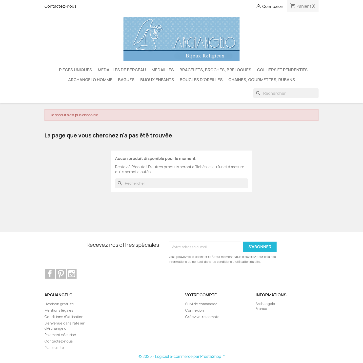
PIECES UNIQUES (75, 70)
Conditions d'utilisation (63, 316)
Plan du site (54, 347)
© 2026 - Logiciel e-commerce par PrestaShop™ (182, 356)
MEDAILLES (163, 70)
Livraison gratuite (59, 304)
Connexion (194, 310)
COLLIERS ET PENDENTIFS (282, 70)
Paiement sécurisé (60, 334)
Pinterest (61, 274)
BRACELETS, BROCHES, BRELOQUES (215, 70)
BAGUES (126, 79)
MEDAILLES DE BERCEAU (122, 70)
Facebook (50, 274)
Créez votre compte (202, 316)
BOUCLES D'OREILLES (201, 79)
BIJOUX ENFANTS (157, 79)
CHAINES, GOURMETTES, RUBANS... (263, 79)
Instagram (72, 274)
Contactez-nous (60, 6)
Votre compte (201, 295)
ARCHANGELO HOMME (90, 79)
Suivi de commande (201, 304)
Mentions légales (58, 310)
